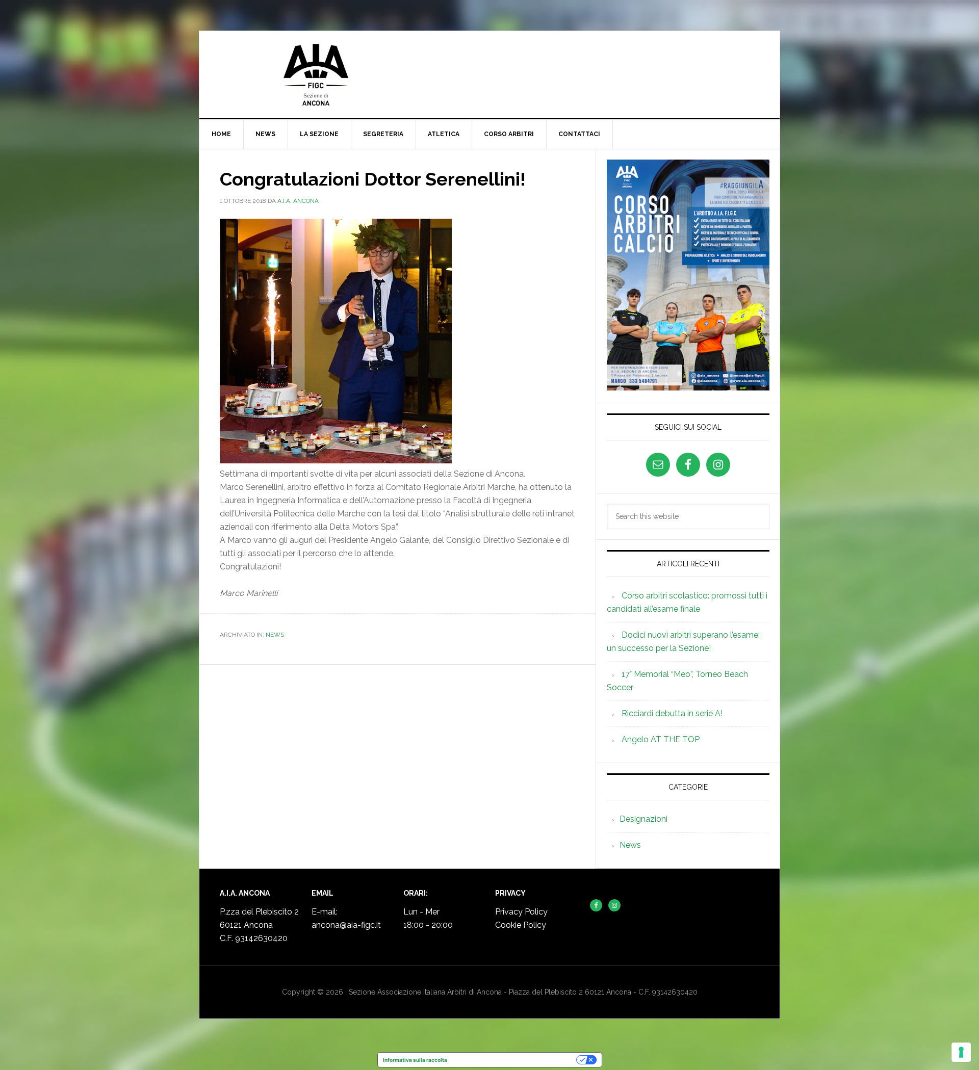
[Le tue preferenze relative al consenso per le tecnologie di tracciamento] (961, 1052)
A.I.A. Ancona (489, 74)
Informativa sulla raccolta (415, 1060)
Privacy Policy (521, 912)
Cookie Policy (520, 925)
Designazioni (643, 819)
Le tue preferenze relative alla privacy (515, 1060)
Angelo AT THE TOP (661, 739)
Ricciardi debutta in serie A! (672, 713)
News (275, 634)
